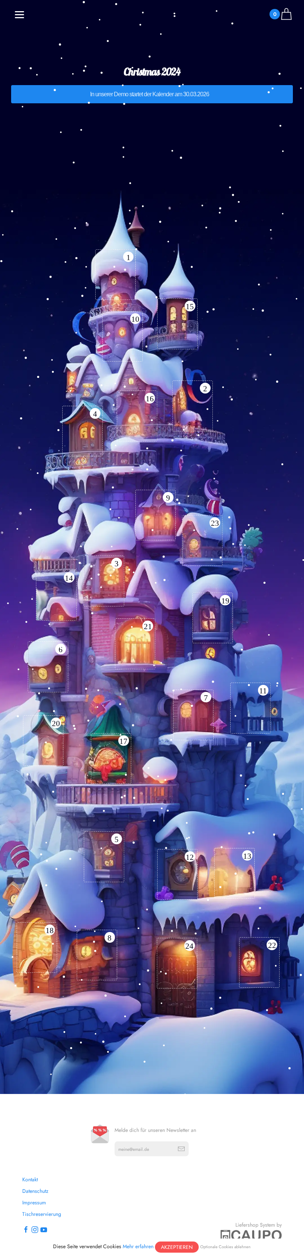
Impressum (34, 1202)
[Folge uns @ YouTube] (43, 1229)
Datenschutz (35, 1191)
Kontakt (30, 1179)
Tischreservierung (41, 1214)
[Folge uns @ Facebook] (26, 1229)
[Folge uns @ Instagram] (35, 1229)
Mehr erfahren (138, 1246)
